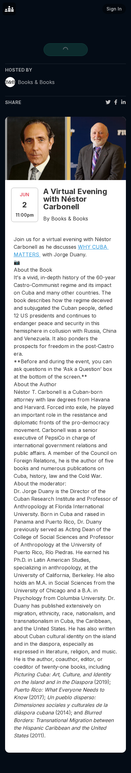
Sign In (114, 8)
